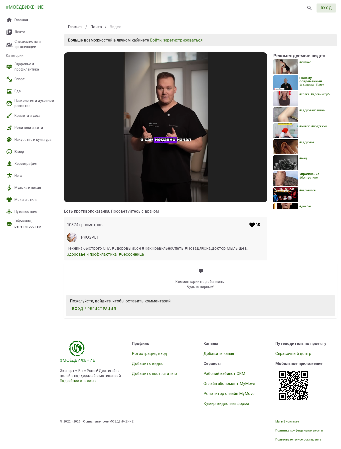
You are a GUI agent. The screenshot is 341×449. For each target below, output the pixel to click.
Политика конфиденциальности (299, 430)
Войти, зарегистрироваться (176, 40)
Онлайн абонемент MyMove (229, 383)
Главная (75, 27)
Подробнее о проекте (78, 381)
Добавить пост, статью (154, 373)
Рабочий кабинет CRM (224, 373)
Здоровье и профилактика (93, 254)
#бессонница (132, 254)
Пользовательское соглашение (298, 439)
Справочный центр (293, 353)
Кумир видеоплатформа (226, 403)
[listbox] (30, 116)
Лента (96, 27)
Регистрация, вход (149, 353)
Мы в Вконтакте (287, 421)
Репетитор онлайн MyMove (229, 393)
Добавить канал (218, 353)
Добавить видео (148, 363)
